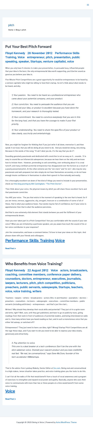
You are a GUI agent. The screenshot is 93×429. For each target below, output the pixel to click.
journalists (74, 278)
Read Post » (10, 248)
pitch (49, 57)
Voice (21, 57)
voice (70, 61)
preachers (12, 287)
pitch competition (48, 283)
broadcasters (78, 270)
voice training (22, 291)
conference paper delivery (64, 274)
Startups (36, 61)
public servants (30, 287)
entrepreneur (35, 57)
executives (59, 278)
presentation (62, 57)
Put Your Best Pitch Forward (28, 46)
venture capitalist (54, 61)
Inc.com (56, 368)
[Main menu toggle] (88, 4)
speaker (24, 61)
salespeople (49, 287)
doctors (27, 278)
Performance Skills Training (29, 240)
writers (37, 291)
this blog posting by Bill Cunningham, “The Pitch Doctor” (38, 184)
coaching (11, 274)
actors (64, 270)
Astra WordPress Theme (66, 422)
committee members (32, 274)
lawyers (10, 283)
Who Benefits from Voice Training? (33, 263)
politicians (68, 283)
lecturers (22, 283)
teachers (77, 287)
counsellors (12, 278)
